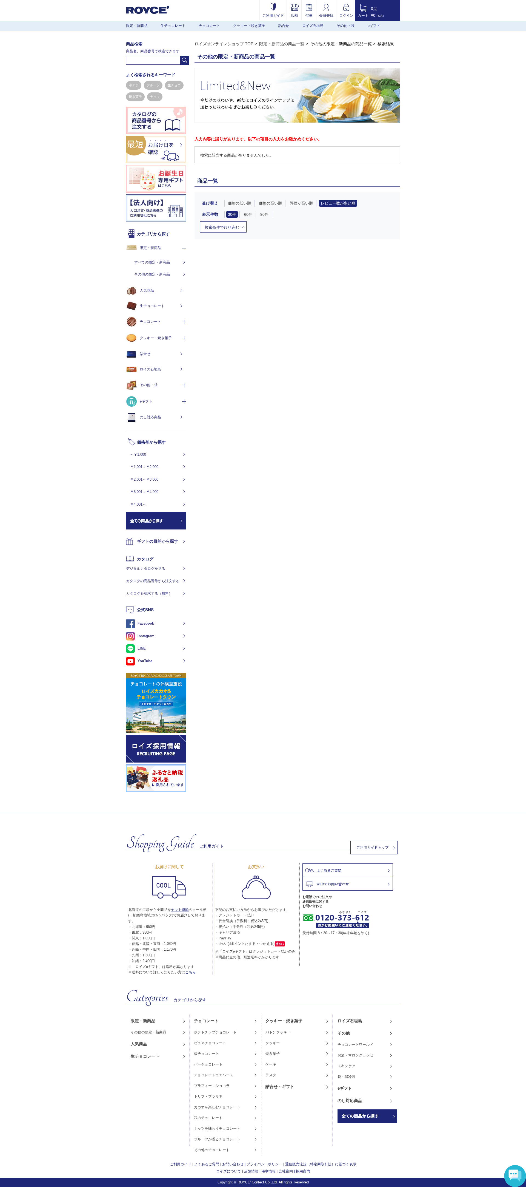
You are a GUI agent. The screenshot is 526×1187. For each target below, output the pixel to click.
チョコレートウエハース (213, 1075)
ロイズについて (228, 1171)
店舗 (294, 15)
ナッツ (155, 97)
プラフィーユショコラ (212, 1086)
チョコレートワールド (355, 1044)
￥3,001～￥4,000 (144, 492)
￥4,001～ (138, 504)
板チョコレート (206, 1054)
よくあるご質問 (206, 1164)
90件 (264, 214)
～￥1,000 (138, 454)
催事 (309, 15)
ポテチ (134, 85)
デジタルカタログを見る (145, 568)
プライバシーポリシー (264, 1164)
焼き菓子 (135, 97)
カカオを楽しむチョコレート (217, 1107)
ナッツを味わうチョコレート (217, 1128)
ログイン (346, 15)
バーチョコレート (208, 1064)
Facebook (146, 623)
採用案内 (303, 1171)
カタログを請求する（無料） (149, 593)
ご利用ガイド (273, 15)
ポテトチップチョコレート (215, 1032)
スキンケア (346, 1066)
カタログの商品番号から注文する (152, 581)
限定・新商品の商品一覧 (281, 43)
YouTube (145, 661)
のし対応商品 (150, 417)
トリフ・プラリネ (208, 1096)
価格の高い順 (270, 203)
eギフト (374, 26)
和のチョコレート (208, 1118)
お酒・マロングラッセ (355, 1055)
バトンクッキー (277, 1032)
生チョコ (174, 85)
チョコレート (209, 26)
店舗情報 (251, 1171)
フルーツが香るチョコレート (217, 1139)
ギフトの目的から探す (157, 541)
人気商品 (147, 290)
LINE (142, 648)
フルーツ (153, 85)
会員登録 (326, 15)
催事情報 (268, 1171)
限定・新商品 (136, 26)
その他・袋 (346, 26)
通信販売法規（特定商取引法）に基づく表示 (320, 1164)
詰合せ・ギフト (279, 1086)
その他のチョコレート (212, 1150)
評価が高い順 (301, 203)
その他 (344, 1033)
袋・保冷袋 (346, 1077)
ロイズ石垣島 (313, 26)
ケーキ (270, 1064)
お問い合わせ (233, 1164)
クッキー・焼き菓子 (249, 26)
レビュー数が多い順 (338, 203)
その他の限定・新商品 (152, 274)
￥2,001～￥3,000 (144, 479)
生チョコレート (173, 26)
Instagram (146, 636)
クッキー (272, 1043)
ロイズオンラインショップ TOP (224, 43)
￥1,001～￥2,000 (144, 467)
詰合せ (283, 26)
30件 (232, 214)
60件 (248, 214)
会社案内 (286, 1171)
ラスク (270, 1075)
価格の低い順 (239, 203)
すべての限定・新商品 (152, 262)
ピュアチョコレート (210, 1043)
